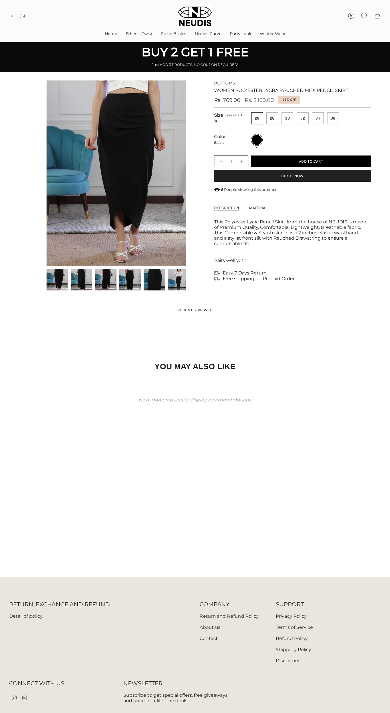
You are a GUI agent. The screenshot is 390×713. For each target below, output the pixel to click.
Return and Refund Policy (229, 616)
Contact (209, 638)
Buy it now (292, 175)
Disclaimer (288, 660)
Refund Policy (291, 638)
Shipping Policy (293, 649)
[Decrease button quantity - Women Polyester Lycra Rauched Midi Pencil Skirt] (221, 161)
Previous (46, 173)
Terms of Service (294, 627)
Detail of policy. (26, 616)
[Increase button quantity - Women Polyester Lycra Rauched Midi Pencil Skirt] (241, 161)
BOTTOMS (224, 83)
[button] (139, 34)
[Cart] (377, 16)
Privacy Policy (291, 616)
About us (210, 627)
